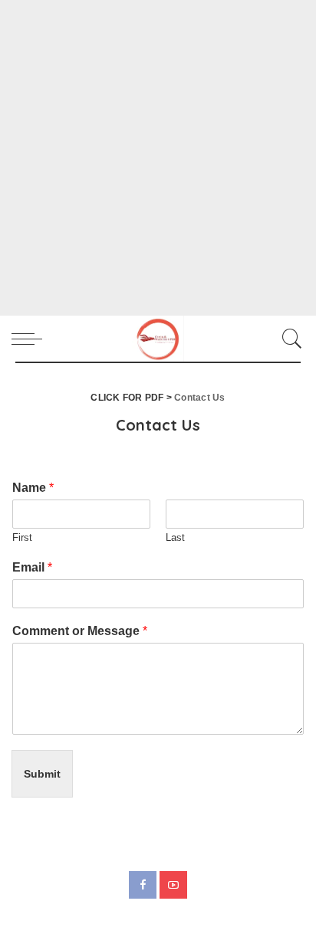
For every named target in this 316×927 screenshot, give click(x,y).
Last (175, 537)
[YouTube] (173, 885)
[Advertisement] (158, 158)
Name (33, 487)
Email (32, 567)
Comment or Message (79, 630)
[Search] (288, 339)
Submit (42, 774)
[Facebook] (142, 885)
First (22, 537)
